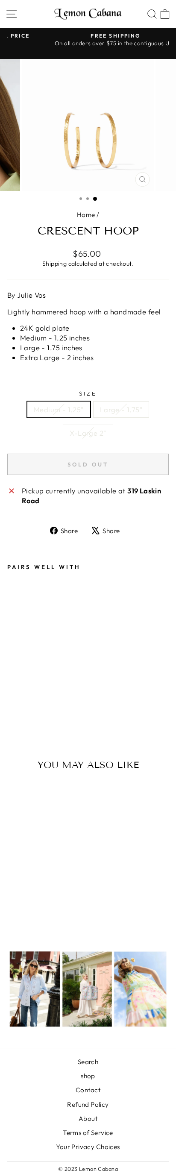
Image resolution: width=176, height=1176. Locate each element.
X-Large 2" (88, 432)
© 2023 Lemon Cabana (88, 1168)
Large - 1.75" (121, 409)
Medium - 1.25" (59, 409)
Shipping (54, 263)
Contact (88, 1090)
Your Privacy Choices (88, 1147)
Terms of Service (88, 1133)
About (88, 1118)
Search (88, 1062)
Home (86, 215)
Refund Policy (88, 1104)
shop (88, 1076)
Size (88, 393)
